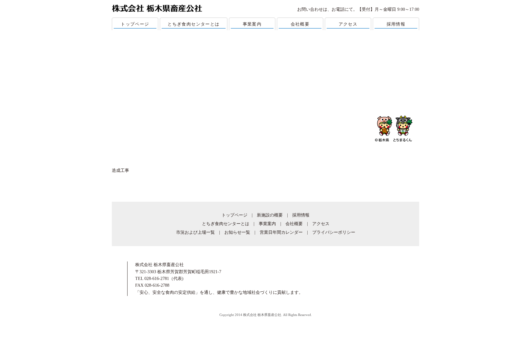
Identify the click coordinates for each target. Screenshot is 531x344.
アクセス (348, 24)
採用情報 (396, 24)
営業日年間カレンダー (281, 232)
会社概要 (300, 24)
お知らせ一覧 (237, 232)
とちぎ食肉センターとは (193, 24)
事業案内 (252, 24)
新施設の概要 (270, 215)
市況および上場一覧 (195, 232)
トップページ (135, 24)
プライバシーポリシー (333, 232)
